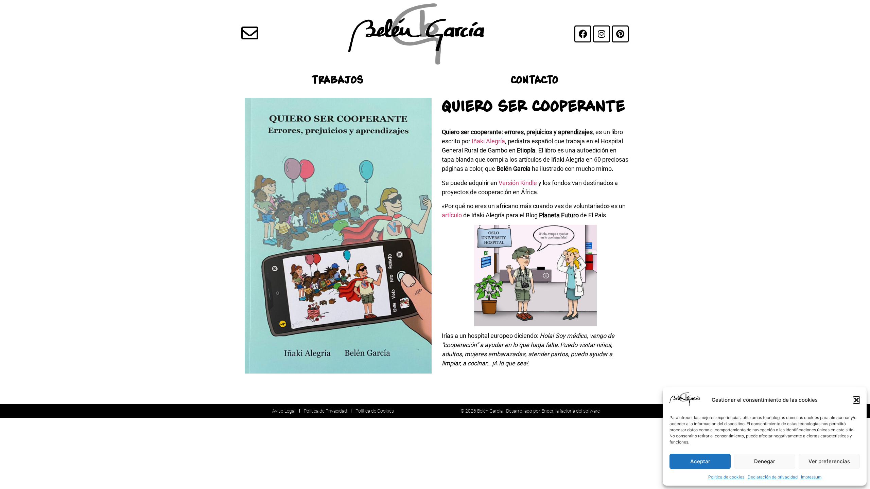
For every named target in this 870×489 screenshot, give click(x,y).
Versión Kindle (518, 182)
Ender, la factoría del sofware (570, 411)
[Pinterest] (620, 33)
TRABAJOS (337, 79)
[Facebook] (582, 33)
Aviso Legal (283, 411)
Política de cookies (726, 476)
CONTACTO (534, 79)
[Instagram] (601, 33)
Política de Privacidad (325, 411)
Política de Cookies (374, 411)
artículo (452, 215)
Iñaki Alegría (488, 141)
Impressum (811, 476)
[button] (856, 400)
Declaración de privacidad (773, 476)
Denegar (764, 461)
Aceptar (700, 461)
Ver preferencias (829, 461)
